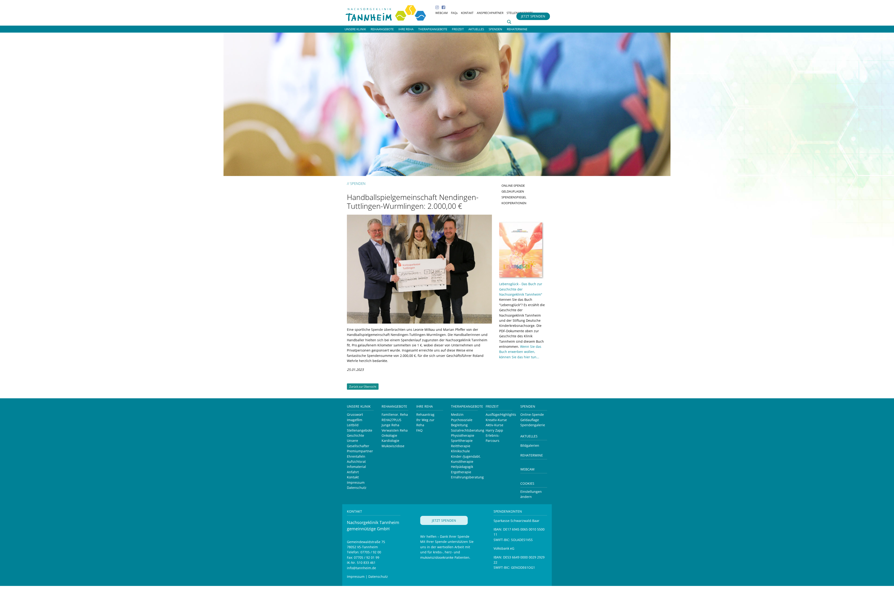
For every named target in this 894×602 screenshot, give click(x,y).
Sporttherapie (462, 440)
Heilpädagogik (462, 466)
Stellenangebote (359, 430)
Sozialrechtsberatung (467, 430)
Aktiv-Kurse (494, 425)
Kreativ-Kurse (496, 420)
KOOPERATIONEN (513, 203)
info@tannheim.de (361, 568)
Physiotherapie (462, 435)
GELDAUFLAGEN (512, 191)
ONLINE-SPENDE (513, 185)
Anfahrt (353, 472)
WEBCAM (441, 13)
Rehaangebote (394, 406)
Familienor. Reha (395, 414)
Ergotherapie (461, 472)
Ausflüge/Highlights (501, 414)
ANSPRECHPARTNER (490, 13)
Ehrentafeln (356, 456)
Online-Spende (532, 414)
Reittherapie (460, 446)
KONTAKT (467, 13)
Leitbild (353, 425)
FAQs (454, 13)
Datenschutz (356, 487)
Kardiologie (390, 440)
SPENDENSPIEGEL (513, 197)
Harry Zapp (494, 430)
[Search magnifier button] (509, 22)
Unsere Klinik (359, 406)
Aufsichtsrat (356, 461)
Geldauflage (529, 420)
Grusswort (355, 414)
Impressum (356, 482)
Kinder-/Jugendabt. (466, 456)
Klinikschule (460, 451)
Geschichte (355, 435)
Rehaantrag (425, 414)
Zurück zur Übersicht (362, 387)
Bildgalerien (529, 445)
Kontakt (353, 477)
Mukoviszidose (393, 446)
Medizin (457, 414)
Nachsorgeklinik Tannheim (391, 12)
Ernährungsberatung (467, 477)
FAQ (419, 430)
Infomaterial (356, 466)
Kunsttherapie (462, 461)
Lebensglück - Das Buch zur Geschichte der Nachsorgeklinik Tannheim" (520, 289)
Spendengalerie (532, 425)
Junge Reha (390, 425)
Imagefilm (354, 420)
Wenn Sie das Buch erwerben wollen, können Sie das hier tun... (520, 351)
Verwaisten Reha (395, 430)
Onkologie (389, 435)
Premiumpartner (360, 451)
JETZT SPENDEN (533, 16)
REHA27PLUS (391, 420)
